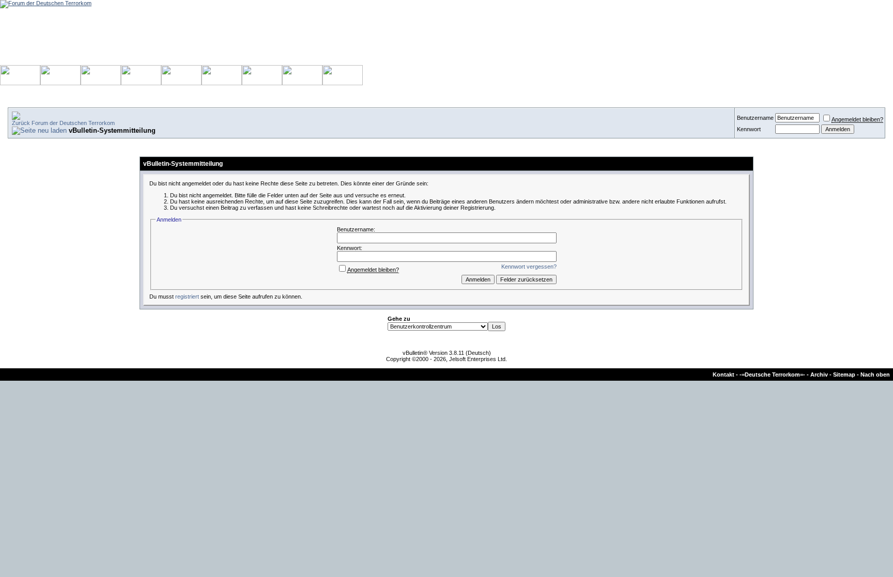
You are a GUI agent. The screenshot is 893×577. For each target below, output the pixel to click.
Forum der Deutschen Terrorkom (73, 123)
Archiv (819, 374)
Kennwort (749, 129)
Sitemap (844, 374)
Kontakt (723, 374)
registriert (187, 296)
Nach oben (875, 374)
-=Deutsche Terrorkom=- (772, 374)
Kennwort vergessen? (529, 266)
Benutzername (755, 118)
